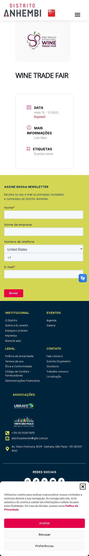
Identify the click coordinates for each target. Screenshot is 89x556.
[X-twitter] (44, 481)
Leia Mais (40, 137)
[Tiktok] (36, 481)
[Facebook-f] (61, 481)
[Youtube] (53, 481)
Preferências (44, 546)
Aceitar (44, 523)
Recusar (45, 534)
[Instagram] (27, 481)
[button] (83, 486)
